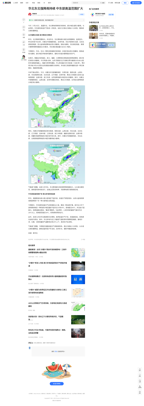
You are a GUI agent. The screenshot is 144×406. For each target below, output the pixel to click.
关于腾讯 (31, 393)
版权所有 (59, 400)
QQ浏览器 (74, 393)
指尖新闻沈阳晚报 (33, 337)
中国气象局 (31, 256)
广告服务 (59, 393)
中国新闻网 (31, 297)
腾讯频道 (80, 393)
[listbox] (56, 291)
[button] (111, 14)
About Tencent (37, 393)
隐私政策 (49, 393)
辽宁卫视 (30, 323)
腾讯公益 (69, 393)
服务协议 (44, 393)
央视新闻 (30, 270)
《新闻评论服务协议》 (51, 343)
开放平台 (54, 393)
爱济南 (30, 310)
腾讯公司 (55, 400)
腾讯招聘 (64, 393)
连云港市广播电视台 (33, 283)
